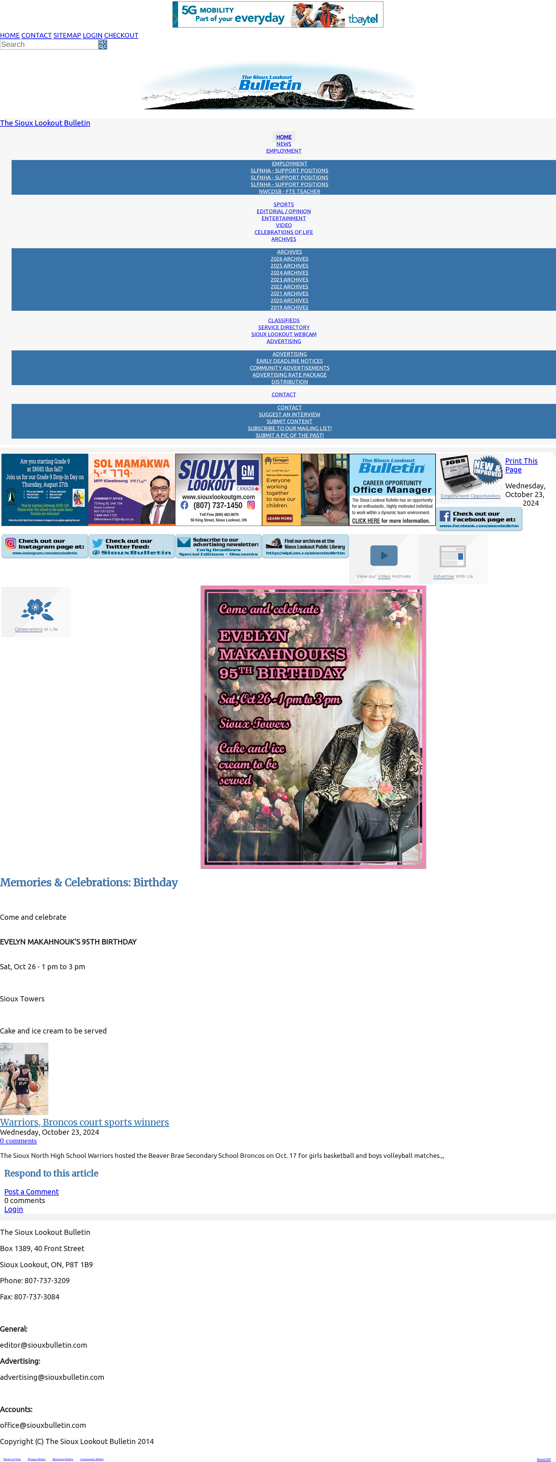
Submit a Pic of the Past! (290, 435)
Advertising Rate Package (290, 375)
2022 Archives (289, 286)
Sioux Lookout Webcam (284, 334)
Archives (283, 239)
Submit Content (289, 421)
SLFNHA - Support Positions (289, 170)
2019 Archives (289, 307)
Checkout (121, 35)
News (283, 144)
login (93, 35)
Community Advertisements (290, 368)
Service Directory (284, 327)
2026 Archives (289, 259)
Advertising (284, 341)
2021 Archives (289, 293)
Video (284, 225)
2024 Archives (289, 272)
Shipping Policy (62, 1459)
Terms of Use (12, 1459)
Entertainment (283, 218)
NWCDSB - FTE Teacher (289, 191)
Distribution (289, 382)
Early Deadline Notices (289, 361)
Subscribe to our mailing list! (290, 428)
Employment (284, 151)
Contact (36, 35)
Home (10, 35)
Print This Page (521, 465)
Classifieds (284, 320)
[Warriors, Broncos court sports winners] (24, 1112)
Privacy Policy (36, 1459)
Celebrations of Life (284, 232)
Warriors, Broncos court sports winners (84, 1122)
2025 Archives (289, 266)
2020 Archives (289, 300)
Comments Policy (92, 1459)
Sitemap (67, 35)
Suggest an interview (289, 414)
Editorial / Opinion (284, 211)
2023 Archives (289, 279)
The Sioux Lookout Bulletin (45, 123)
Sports (284, 204)
